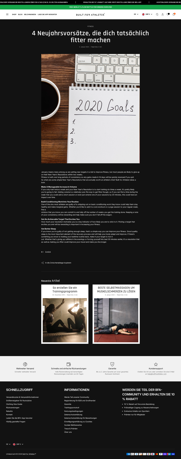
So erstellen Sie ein (65, 289)
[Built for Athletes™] (90, 14)
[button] (157, 14)
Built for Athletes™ (29, 454)
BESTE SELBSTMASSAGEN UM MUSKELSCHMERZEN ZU (116, 289)
